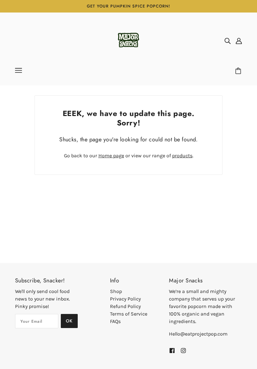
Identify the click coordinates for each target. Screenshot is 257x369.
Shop (116, 291)
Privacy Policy (125, 299)
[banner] (128, 40)
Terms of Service (128, 314)
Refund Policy (125, 306)
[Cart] (239, 71)
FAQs (115, 321)
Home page (111, 156)
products (182, 156)
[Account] (238, 40)
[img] (227, 40)
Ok (69, 321)
